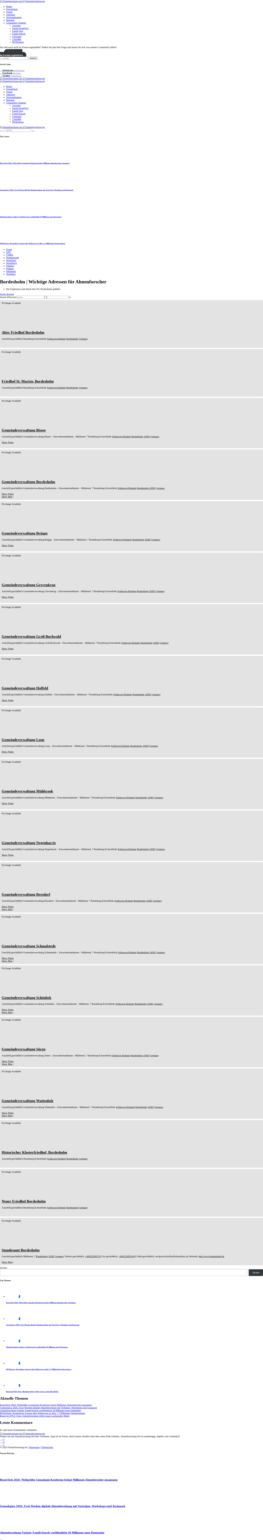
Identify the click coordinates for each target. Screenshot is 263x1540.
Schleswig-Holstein (56, 339)
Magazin (10, 20)
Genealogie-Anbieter (16, 23)
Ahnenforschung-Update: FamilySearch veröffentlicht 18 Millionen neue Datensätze (31, 217)
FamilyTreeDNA (20, 28)
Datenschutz (47, 1447)
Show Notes (8, 442)
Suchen (3, 1268)
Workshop (11, 260)
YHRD (9, 255)
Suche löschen (7, 294)
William (10, 268)
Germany (83, 339)
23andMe (16, 39)
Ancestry (16, 25)
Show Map (7, 496)
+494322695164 (127, 1256)
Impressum (34, 1447)
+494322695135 (93, 1256)
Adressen (10, 14)
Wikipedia (11, 271)
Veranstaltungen (13, 17)
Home (9, 6)
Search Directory (8, 297)
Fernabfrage (12, 9)
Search (33, 58)
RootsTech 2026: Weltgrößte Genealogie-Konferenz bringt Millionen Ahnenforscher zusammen (35, 163)
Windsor (10, 266)
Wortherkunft (12, 257)
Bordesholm (72, 339)
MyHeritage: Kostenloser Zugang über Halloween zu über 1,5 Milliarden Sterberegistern (32, 243)
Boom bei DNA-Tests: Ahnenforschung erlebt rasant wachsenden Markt (32, 1391)
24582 (147, 436)
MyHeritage (18, 42)
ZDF (8, 252)
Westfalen (11, 274)
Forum (9, 12)
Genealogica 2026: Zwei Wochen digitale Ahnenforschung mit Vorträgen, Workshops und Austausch (36, 190)
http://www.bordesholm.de (211, 1256)
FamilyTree (17, 31)
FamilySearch (18, 34)
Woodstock (11, 263)
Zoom (9, 249)
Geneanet (16, 36)
